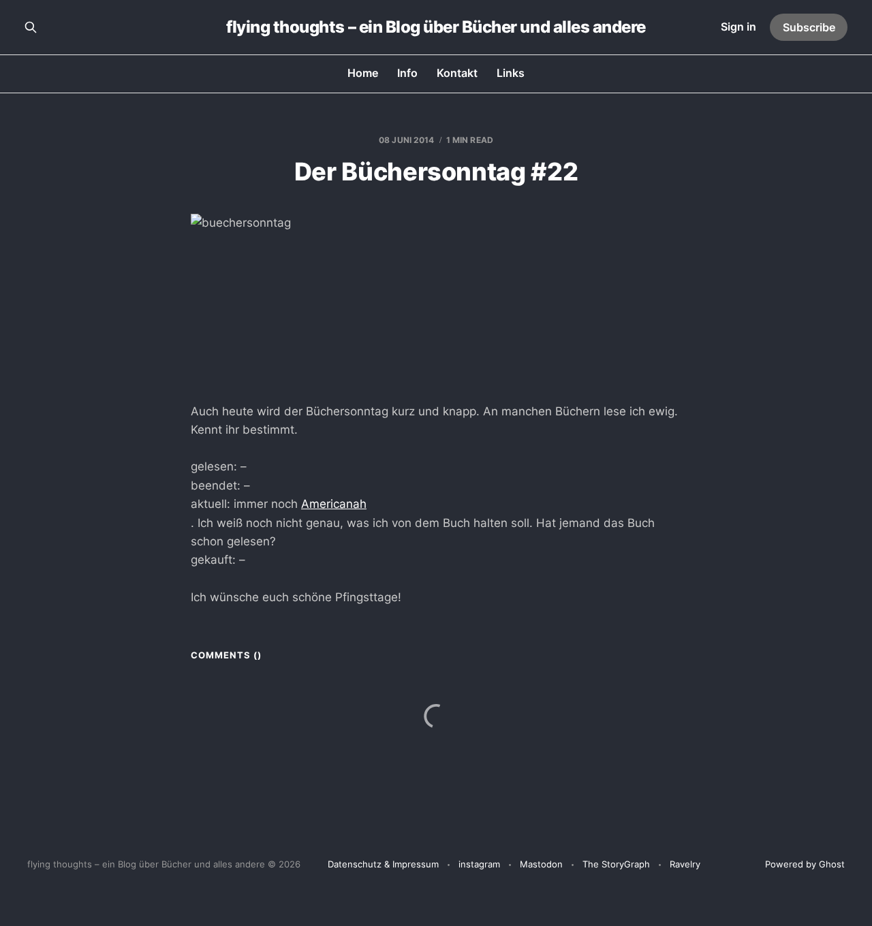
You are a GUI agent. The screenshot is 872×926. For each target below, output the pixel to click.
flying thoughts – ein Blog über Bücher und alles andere (436, 27)
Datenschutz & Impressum (383, 864)
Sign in (738, 26)
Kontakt (457, 73)
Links (511, 73)
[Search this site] (30, 27)
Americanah (334, 504)
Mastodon (541, 864)
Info (407, 73)
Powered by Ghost (805, 864)
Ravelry (685, 864)
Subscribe (809, 27)
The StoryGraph (616, 864)
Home (362, 73)
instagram (479, 864)
